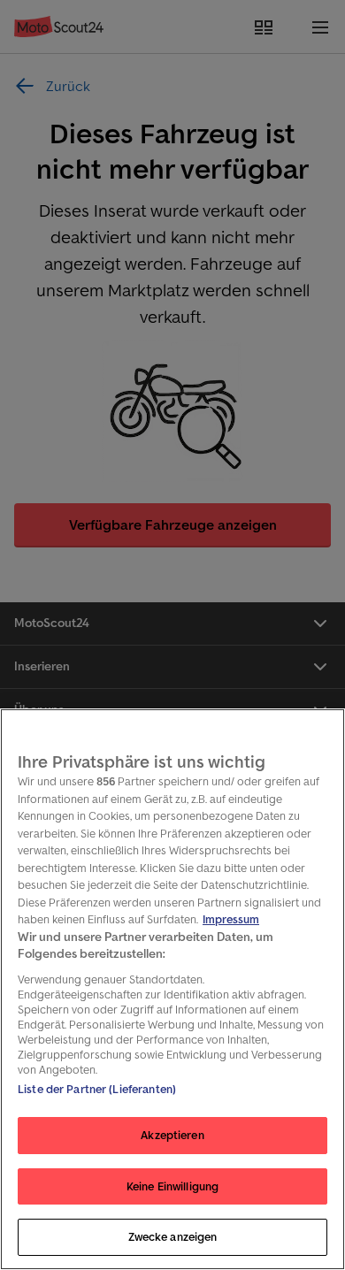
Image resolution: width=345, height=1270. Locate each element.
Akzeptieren (172, 1135)
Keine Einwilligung (172, 1186)
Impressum (231, 919)
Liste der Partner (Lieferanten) (97, 1089)
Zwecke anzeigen (173, 1236)
